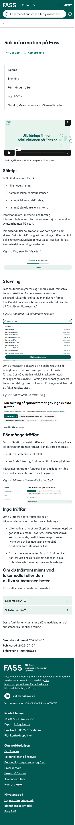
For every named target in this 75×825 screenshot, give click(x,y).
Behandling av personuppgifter (24, 762)
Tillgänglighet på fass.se (20, 756)
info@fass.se (28, 650)
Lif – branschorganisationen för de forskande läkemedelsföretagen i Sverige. (26, 684)
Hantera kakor (13, 784)
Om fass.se (11, 751)
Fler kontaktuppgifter (18, 735)
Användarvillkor (14, 779)
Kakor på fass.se (15, 773)
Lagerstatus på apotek (18, 800)
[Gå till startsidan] (9, 5)
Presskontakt (12, 768)
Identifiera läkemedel (18, 805)
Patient (26, 5)
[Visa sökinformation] (70, 14)
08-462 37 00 (24, 719)
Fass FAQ (10, 811)
